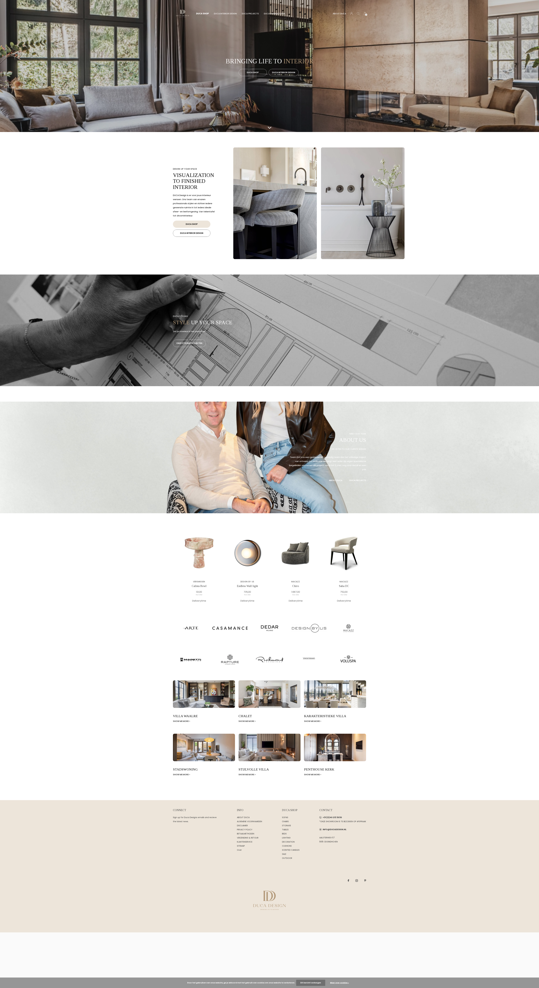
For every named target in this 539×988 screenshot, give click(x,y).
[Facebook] (348, 880)
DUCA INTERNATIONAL (275, 13)
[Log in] (351, 13)
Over (239, 850)
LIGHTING (286, 837)
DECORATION (288, 841)
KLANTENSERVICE (244, 841)
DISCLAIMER (242, 825)
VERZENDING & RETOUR (247, 837)
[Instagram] (356, 880)
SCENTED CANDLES (291, 850)
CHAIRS (285, 821)
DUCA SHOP (202, 13)
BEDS (284, 833)
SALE (284, 854)
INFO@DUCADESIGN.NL (334, 829)
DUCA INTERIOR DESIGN (225, 13)
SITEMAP (241, 845)
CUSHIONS (287, 845)
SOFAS (285, 817)
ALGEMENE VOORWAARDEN (249, 821)
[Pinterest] (365, 880)
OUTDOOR (287, 858)
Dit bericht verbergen (310, 983)
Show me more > (181, 721)
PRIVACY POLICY (244, 829)
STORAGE (286, 825)
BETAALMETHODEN (245, 833)
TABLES (285, 829)
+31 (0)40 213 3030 (332, 817)
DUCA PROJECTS (250, 13)
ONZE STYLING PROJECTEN (189, 343)
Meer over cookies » (339, 983)
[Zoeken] (358, 13)
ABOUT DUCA (339, 13)
